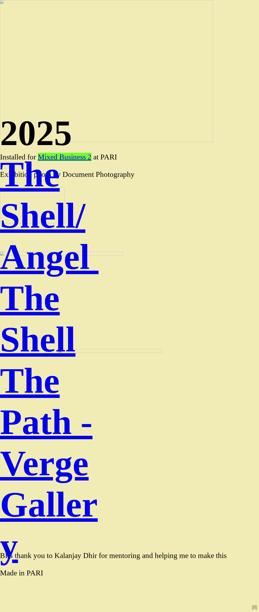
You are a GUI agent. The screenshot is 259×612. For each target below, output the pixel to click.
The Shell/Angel (49, 215)
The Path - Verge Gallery (49, 463)
